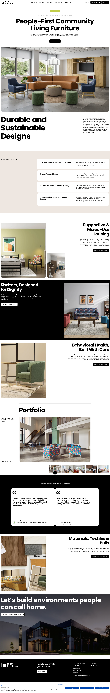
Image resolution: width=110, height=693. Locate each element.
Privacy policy (60, 684)
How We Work (58, 2)
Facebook (94, 666)
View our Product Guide (100, 250)
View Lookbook (54, 41)
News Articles (77, 670)
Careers (75, 673)
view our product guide (8, 304)
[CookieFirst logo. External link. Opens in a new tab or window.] (1, 685)
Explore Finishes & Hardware (99, 556)
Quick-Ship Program (79, 663)
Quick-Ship (49, 2)
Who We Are (76, 666)
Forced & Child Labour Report (82, 675)
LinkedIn (93, 663)
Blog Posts (76, 668)
